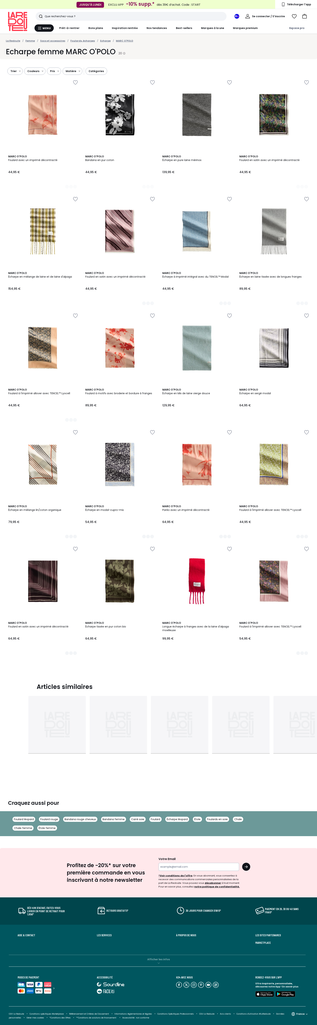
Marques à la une (212, 28)
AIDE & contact (26, 935)
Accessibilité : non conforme (135, 1017)
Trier (13, 71)
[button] (304, 16)
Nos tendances (157, 28)
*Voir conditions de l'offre (175, 875)
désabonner (213, 883)
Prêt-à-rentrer (69, 28)
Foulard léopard (24, 819)
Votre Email (167, 859)
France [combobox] (300, 1013)
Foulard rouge (49, 819)
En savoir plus (290, 986)
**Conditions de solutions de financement (96, 1017)
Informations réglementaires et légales (133, 1014)
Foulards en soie (217, 819)
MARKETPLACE (263, 942)
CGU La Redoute (206, 1014)
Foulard (155, 819)
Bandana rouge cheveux (80, 819)
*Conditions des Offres (60, 1017)
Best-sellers (184, 28)
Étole (197, 819)
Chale (238, 819)
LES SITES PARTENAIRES (268, 935)
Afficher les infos (158, 959)
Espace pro (297, 28)
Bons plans (95, 28)
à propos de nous (186, 935)
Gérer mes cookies (35, 1017)
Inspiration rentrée (125, 28)
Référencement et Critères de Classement (89, 1014)
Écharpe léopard (177, 819)
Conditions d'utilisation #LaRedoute (253, 1014)
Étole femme (47, 828)
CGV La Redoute (16, 1014)
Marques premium (245, 28)
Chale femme (23, 828)
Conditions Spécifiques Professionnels (175, 1014)
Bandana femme (114, 819)
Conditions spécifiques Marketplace (47, 1014)
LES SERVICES (104, 935)
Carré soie (137, 819)
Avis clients (225, 1014)
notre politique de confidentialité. (217, 886)
